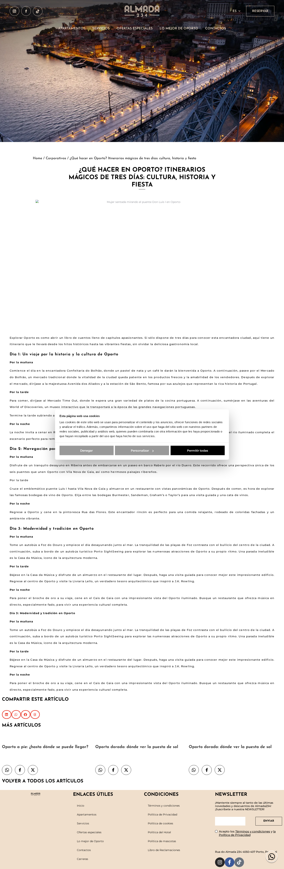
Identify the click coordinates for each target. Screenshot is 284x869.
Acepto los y (247, 833)
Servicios (83, 823)
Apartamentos (86, 814)
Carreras (82, 859)
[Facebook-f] (229, 862)
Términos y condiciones (164, 805)
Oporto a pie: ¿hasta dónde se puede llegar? (45, 747)
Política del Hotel (159, 832)
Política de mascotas (162, 841)
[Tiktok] (239, 862)
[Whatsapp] (271, 858)
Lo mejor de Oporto (90, 841)
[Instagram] (220, 862)
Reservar (260, 11)
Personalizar (140, 450)
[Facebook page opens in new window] (26, 11)
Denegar (86, 450)
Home (37, 158)
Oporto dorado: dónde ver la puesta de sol (136, 747)
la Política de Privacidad (247, 833)
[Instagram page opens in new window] (14, 11)
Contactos (84, 850)
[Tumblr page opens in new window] (38, 11)
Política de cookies (160, 823)
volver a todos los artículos (42, 781)
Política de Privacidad (162, 814)
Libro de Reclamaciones (164, 850)
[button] (6, 714)
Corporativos (56, 158)
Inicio (80, 805)
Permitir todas (197, 450)
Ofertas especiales (89, 832)
